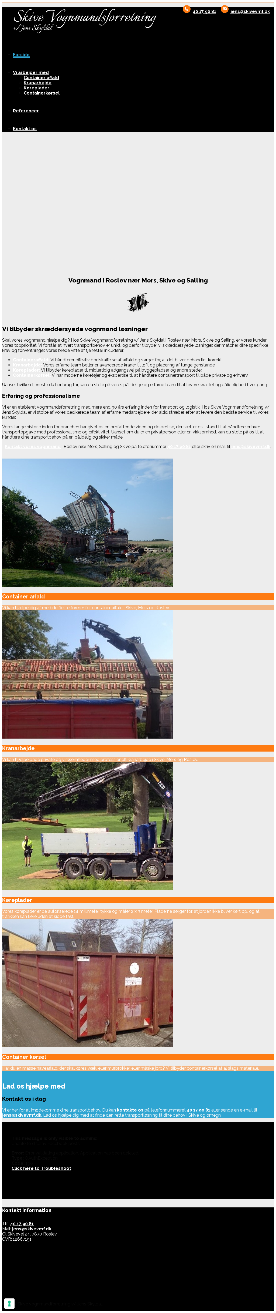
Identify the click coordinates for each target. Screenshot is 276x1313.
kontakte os (129, 1110)
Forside (21, 54)
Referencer (26, 110)
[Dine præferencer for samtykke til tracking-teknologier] (9, 1303)
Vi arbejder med (31, 72)
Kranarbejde (37, 82)
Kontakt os (25, 128)
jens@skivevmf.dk (250, 11)
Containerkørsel (42, 93)
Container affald (41, 77)
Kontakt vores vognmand (33, 446)
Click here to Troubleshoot (41, 1168)
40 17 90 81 (204, 11)
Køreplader (36, 87)
